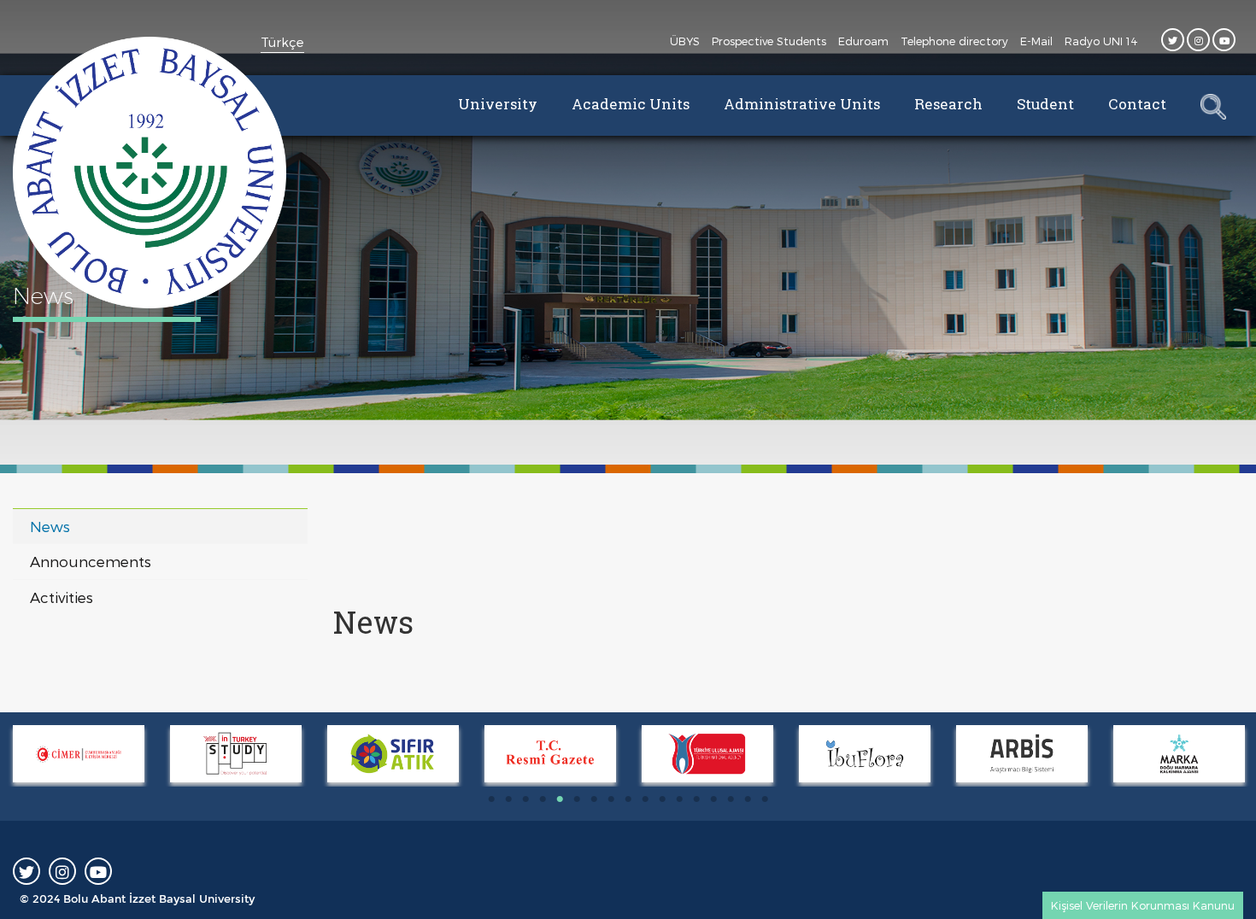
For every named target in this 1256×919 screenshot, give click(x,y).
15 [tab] (730, 799)
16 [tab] (747, 799)
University (497, 104)
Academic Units (631, 104)
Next (8, 755)
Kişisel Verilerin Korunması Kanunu (1143, 905)
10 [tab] (645, 799)
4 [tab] (542, 799)
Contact (1137, 104)
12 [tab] (679, 799)
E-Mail (1036, 41)
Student (1045, 104)
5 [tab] (559, 799)
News (50, 526)
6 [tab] (576, 799)
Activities (61, 597)
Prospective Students (769, 41)
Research (948, 104)
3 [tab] (525, 799)
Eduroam (863, 41)
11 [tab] (662, 799)
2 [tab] (508, 799)
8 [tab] (610, 799)
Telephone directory (954, 41)
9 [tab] (628, 799)
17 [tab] (764, 799)
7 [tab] (593, 799)
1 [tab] (491, 799)
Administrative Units (802, 104)
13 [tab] (696, 799)
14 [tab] (713, 799)
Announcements (90, 561)
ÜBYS (685, 41)
